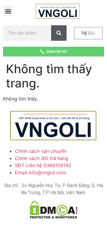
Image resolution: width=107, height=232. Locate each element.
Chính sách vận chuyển (41, 151)
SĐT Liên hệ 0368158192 (43, 165)
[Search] (59, 33)
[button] (8, 11)
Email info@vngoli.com (40, 172)
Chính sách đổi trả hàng (41, 158)
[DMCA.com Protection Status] (53, 210)
